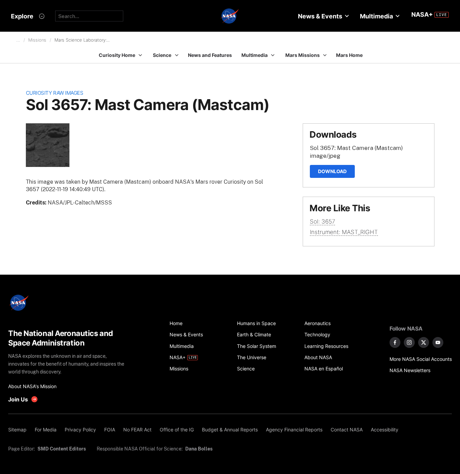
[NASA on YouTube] (437, 342)
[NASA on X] (423, 342)
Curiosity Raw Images (54, 93)
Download (332, 171)
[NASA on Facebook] (395, 342)
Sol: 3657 (322, 221)
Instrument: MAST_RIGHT (344, 232)
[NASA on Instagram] (409, 342)
